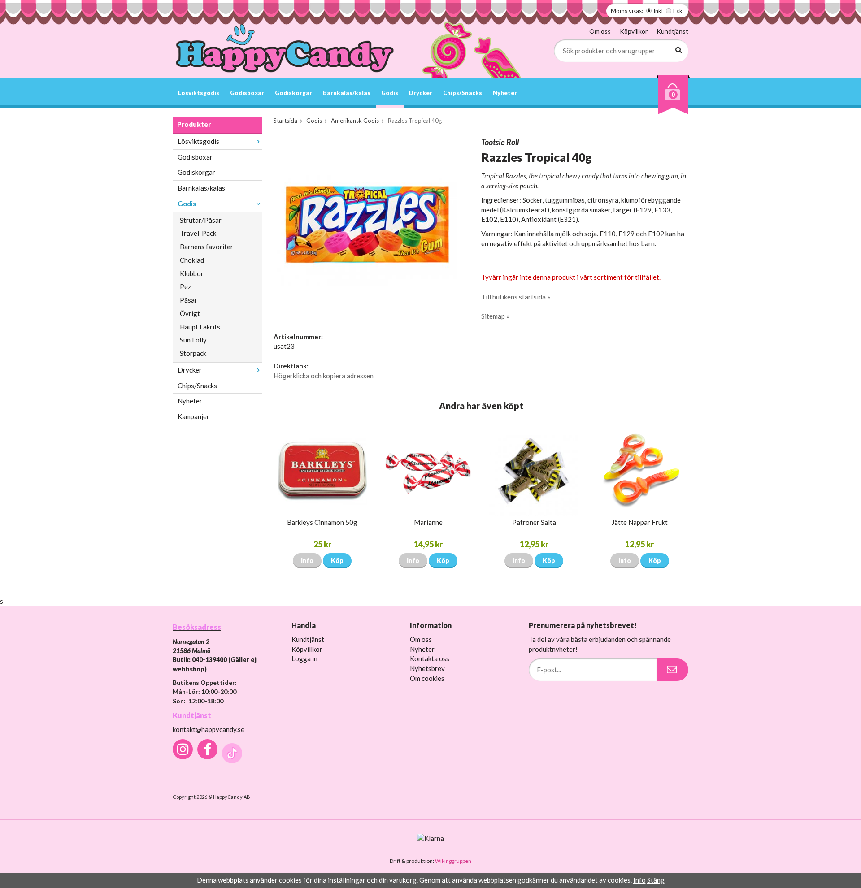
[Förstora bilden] (367, 226)
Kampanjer (193, 416)
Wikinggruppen (453, 861)
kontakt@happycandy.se (208, 729)
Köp (337, 560)
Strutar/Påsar (201, 220)
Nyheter (505, 92)
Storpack (193, 353)
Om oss (600, 31)
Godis (389, 92)
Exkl (678, 10)
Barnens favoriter (206, 247)
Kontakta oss (429, 658)
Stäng (656, 880)
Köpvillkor (634, 31)
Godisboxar (247, 92)
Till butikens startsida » (515, 297)
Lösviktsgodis (198, 92)
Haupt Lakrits (200, 327)
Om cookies (427, 678)
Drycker (420, 92)
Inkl (658, 10)
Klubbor (192, 273)
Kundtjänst (672, 31)
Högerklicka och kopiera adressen (324, 376)
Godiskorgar (293, 92)
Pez (185, 286)
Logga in (304, 658)
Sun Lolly (193, 340)
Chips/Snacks (462, 92)
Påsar (188, 300)
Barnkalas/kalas (346, 92)
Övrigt (190, 313)
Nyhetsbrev (427, 668)
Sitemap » (495, 316)
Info (307, 560)
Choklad (192, 260)
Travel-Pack (198, 233)
